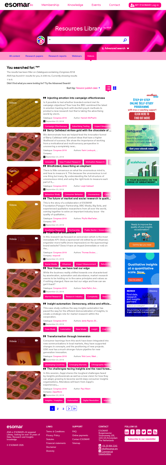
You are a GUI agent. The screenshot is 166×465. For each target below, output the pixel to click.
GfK (54, 221)
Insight (94, 329)
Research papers (34, 56)
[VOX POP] (142, 203)
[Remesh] (142, 269)
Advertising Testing (80, 126)
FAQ (74, 431)
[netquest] (142, 139)
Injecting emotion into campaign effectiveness (76, 98)
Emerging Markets (78, 364)
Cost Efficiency (109, 329)
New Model (81, 329)
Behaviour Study (52, 194)
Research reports (57, 56)
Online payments (80, 435)
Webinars (77, 56)
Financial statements (56, 443)
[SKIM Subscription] (142, 235)
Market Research (53, 296)
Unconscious (94, 194)
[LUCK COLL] (142, 171)
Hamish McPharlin (89, 118)
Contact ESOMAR (80, 439)
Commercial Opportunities (106, 452)
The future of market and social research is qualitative (81, 198)
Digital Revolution (91, 400)
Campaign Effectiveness (56, 126)
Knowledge (75, 4)
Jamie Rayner (87, 321)
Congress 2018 (60, 118)
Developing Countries (55, 364)
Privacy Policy (53, 435)
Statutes (50, 439)
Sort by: (71, 88)
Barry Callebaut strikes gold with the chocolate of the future (84, 130)
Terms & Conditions (55, 431)
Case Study (109, 194)
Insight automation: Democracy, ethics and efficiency (80, 303)
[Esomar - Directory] (142, 302)
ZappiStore (57, 392)
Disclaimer (51, 447)
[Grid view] (115, 88)
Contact (114, 4)
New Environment (110, 296)
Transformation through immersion (69, 336)
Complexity (92, 296)
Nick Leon (86, 356)
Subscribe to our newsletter (142, 439)
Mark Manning (98, 356)
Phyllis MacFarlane (90, 218)
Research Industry (74, 296)
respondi (56, 255)
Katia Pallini (87, 288)
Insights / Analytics (53, 400)
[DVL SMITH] (142, 107)
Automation (65, 329)
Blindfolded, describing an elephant (69, 166)
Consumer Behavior (74, 194)
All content (14, 56)
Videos (90, 56)
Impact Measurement (104, 126)
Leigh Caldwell (87, 186)
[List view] (108, 88)
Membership (50, 4)
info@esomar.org (109, 448)
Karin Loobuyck (88, 150)
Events (96, 4)
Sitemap (76, 443)
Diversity (50, 451)
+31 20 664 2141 (109, 446)
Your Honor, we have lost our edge (68, 268)
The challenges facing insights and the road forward (79, 368)
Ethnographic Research (102, 364)
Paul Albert (85, 388)
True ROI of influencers (61, 232)
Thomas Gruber (88, 252)
